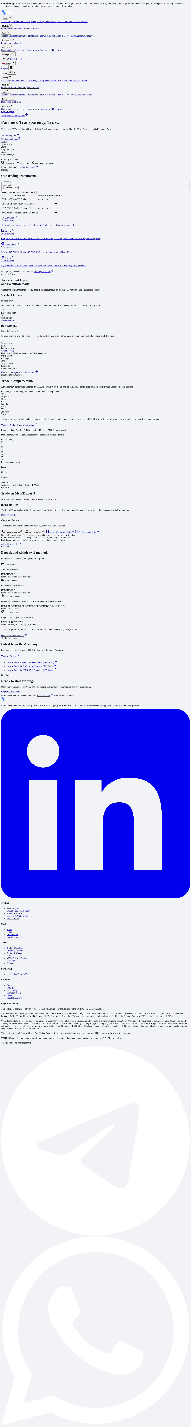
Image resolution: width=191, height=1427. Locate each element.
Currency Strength (26, 94)
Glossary (89, 94)
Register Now (7, 691)
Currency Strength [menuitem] (26, 36)
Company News (32, 109)
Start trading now (8, 135)
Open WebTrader (8, 515)
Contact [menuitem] (4, 50)
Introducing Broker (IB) (11, 102)
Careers (43, 109)
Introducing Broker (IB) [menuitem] (11, 43)
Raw (15, 188)
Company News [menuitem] (32, 50)
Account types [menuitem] (7, 21)
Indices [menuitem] (9, 28)
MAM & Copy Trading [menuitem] (66, 36)
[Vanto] (7, 14)
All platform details (9, 544)
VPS (53, 94)
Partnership (6, 40)
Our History (20, 109)
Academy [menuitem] (80, 36)
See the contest (28, 167)
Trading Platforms (45, 80)
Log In (13, 59)
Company (6, 47)
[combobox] (8, 53)
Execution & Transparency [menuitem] (25, 21)
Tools (4, 33)
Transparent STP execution (13, 115)
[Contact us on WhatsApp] (95, 1424)
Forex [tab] (4, 192)
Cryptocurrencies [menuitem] (31, 28)
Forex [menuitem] (3, 28)
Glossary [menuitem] (89, 36)
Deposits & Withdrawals (64, 80)
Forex (3, 87)
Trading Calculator (9, 94)
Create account (7, 320)
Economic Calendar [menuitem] (42, 36)
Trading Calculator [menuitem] (9, 36)
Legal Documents (54, 109)
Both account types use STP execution (18, 372)
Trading (5, 19)
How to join (29, 425)
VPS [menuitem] (53, 36)
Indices (9, 87)
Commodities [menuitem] (18, 28)
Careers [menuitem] (43, 50)
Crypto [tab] (32, 192)
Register (19, 59)
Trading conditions (9, 139)
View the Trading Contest (12, 425)
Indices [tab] (12, 192)
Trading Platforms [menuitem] (45, 21)
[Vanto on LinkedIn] (95, 897)
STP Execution (43, 695)
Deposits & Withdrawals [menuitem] (64, 21)
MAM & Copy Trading (66, 94)
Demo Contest (81, 80)
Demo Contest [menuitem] (81, 21)
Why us (11, 109)
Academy (80, 94)
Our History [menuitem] (20, 50)
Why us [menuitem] (11, 50)
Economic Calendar (42, 94)
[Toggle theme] (5, 58)
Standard (8, 188)
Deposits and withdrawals (12, 635)
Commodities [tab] (22, 192)
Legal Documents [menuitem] (54, 50)
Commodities (18, 87)
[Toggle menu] (11, 67)
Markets (5, 26)
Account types (7, 80)
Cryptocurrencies (31, 87)
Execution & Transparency (25, 80)
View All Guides (8, 656)
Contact (4, 109)
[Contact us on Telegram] (95, 1235)
